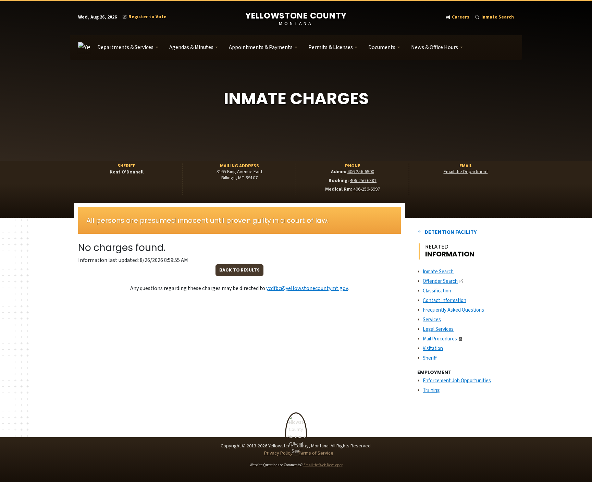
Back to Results (239, 270)
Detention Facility (451, 232)
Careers (460, 17)
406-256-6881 (363, 180)
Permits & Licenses (330, 47)
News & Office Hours (434, 47)
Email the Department (466, 171)
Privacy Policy (278, 453)
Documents (381, 47)
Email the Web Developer (323, 465)
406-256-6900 (360, 171)
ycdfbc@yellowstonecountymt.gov (307, 288)
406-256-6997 (366, 189)
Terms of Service (315, 453)
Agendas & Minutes (191, 47)
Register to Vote (147, 17)
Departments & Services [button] (125, 47)
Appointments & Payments (261, 47)
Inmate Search (497, 17)
